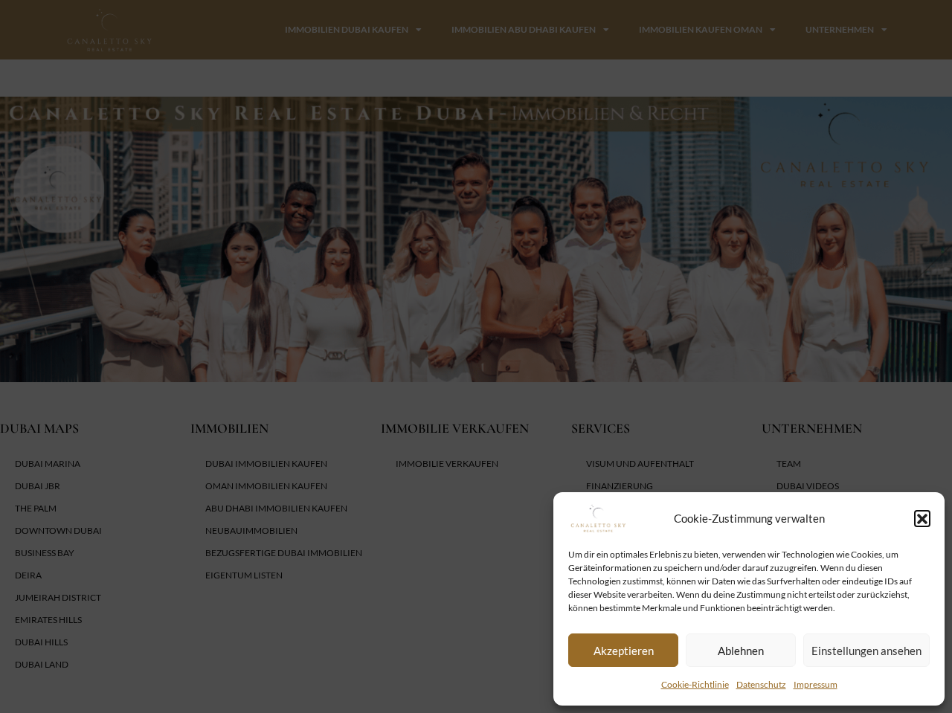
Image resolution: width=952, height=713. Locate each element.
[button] (922, 518)
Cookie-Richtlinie (695, 684)
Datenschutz (761, 684)
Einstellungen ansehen (866, 650)
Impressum (815, 684)
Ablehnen (741, 650)
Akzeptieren (624, 650)
